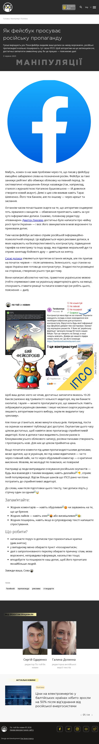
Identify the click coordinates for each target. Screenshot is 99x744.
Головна (6, 19)
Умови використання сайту (22, 730)
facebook (10, 588)
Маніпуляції (15, 19)
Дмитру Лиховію (32, 220)
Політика (24, 19)
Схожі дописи (13, 258)
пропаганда (23, 588)
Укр (87, 7)
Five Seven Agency (27, 738)
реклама (36, 588)
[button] (94, 7)
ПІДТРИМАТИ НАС (95, 363)
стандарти (48, 588)
